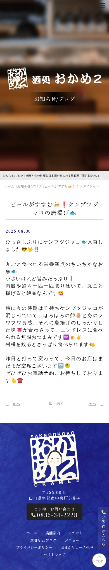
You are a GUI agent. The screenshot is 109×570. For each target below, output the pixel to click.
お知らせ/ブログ (29, 186)
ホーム (9, 186)
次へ (92, 403)
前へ (16, 403)
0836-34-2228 (57, 515)
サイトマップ (54, 554)
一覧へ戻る (54, 403)
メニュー (72, 540)
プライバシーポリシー (34, 547)
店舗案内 (53, 532)
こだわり (75, 532)
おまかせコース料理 (77, 547)
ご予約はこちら (103, 531)
